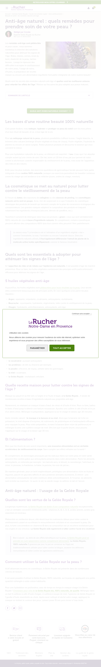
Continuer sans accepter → (82, 313)
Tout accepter (62, 347)
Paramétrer (37, 347)
